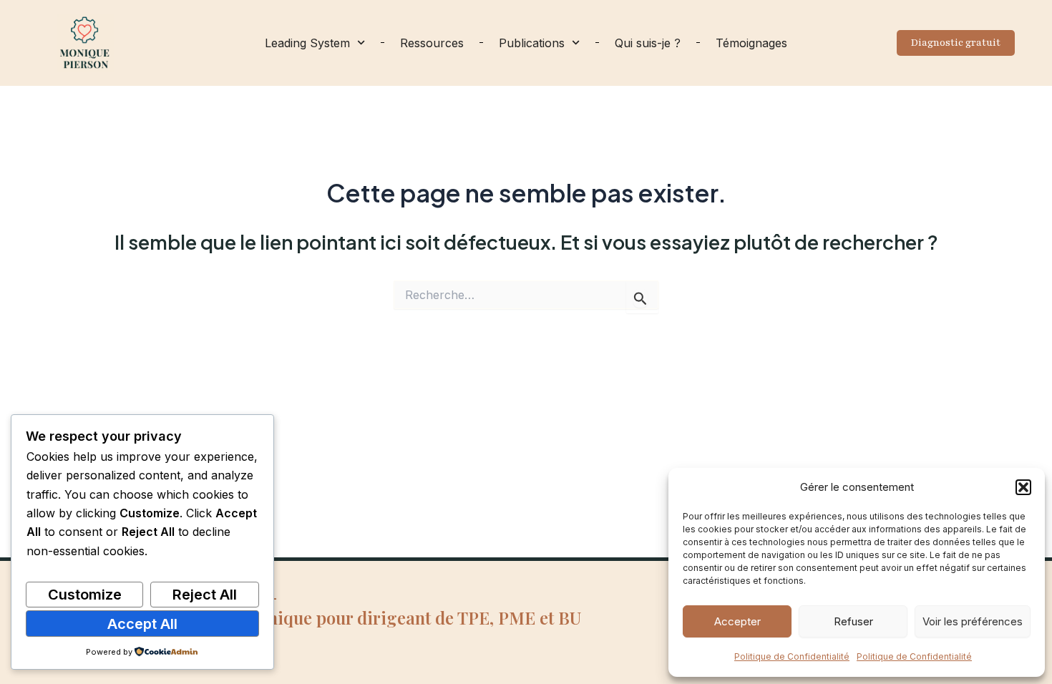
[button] (1023, 487)
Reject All (204, 594)
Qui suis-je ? (648, 43)
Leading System (307, 43)
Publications (532, 43)
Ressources (432, 43)
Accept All (142, 623)
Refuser (853, 621)
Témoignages (751, 43)
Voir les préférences (972, 621)
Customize (85, 594)
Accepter (737, 621)
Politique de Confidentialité (791, 656)
